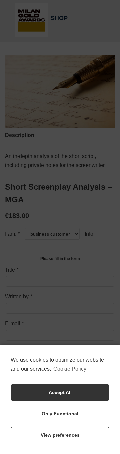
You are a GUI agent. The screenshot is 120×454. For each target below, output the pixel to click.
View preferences (60, 435)
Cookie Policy (69, 369)
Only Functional (60, 413)
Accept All (60, 392)
